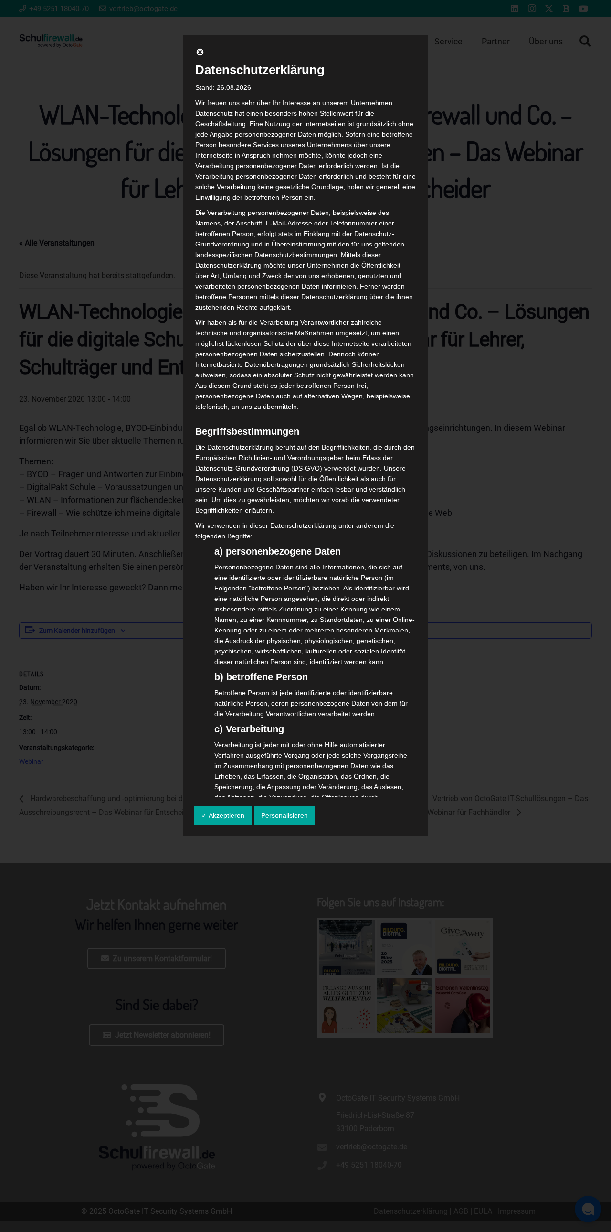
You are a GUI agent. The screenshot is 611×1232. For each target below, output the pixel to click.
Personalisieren (284, 815)
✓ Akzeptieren (222, 815)
